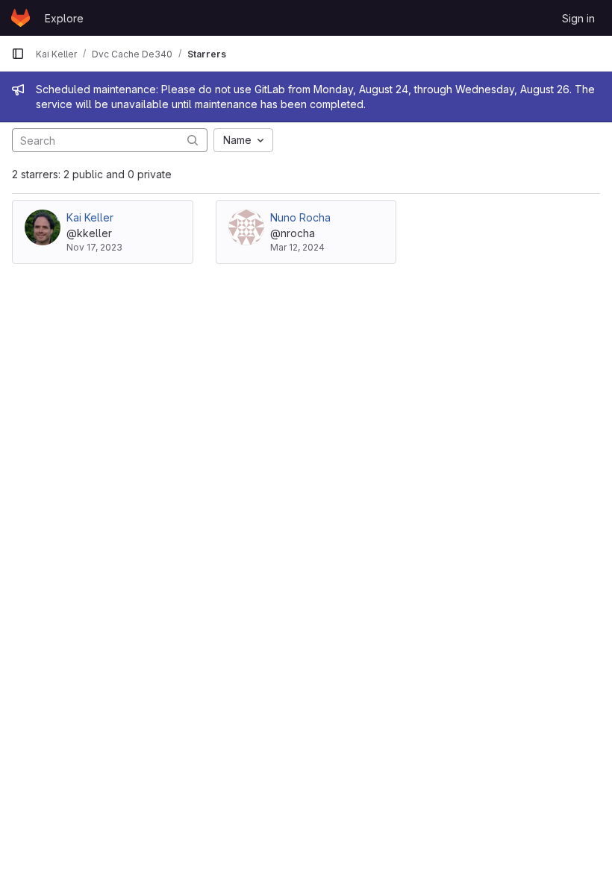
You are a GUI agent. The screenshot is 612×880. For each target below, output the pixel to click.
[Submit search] (193, 140)
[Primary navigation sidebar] (18, 54)
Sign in (578, 18)
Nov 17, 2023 (94, 247)
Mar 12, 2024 (297, 247)
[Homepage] (20, 18)
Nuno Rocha (300, 217)
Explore (64, 18)
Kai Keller (89, 217)
